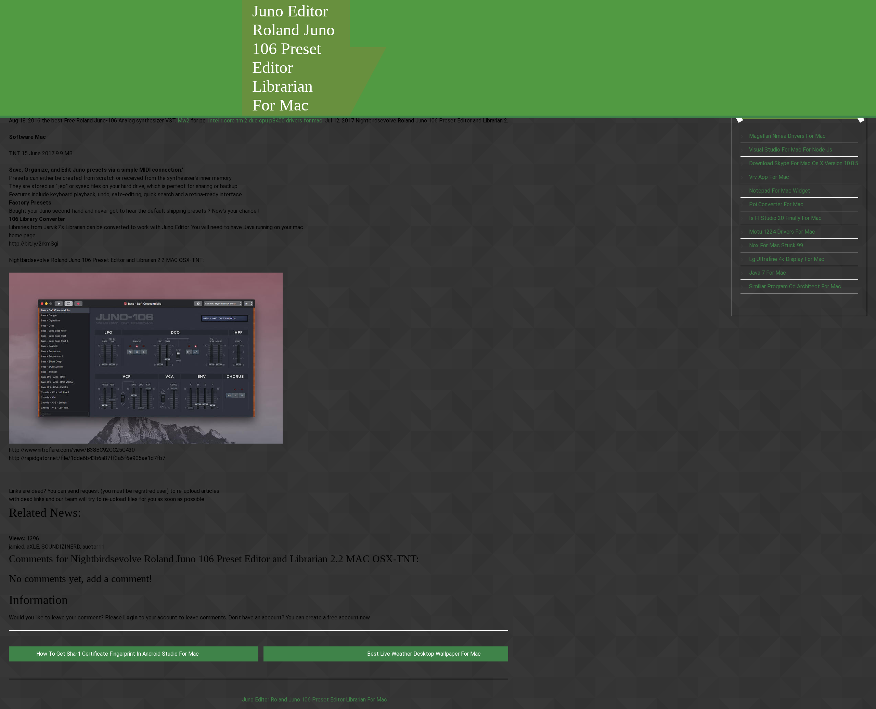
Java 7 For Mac (767, 273)
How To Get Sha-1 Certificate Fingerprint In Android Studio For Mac (117, 654)
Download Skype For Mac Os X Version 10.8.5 (803, 163)
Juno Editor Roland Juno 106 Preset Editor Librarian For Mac (293, 58)
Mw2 (184, 120)
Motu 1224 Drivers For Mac (782, 231)
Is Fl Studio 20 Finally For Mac (785, 218)
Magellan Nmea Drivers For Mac (787, 136)
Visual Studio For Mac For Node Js (790, 149)
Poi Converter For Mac (776, 204)
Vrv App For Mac (769, 177)
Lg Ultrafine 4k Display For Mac (786, 259)
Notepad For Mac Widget (779, 190)
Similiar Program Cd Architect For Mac (795, 286)
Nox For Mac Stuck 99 (776, 245)
